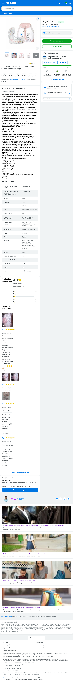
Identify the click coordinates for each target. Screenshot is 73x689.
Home (4, 678)
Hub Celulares (40, 624)
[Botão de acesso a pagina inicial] (31, 3)
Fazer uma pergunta (20, 490)
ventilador (62, 627)
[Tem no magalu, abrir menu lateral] (3, 2)
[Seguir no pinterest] (68, 498)
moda (9, 678)
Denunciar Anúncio (48, 99)
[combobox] (36, 8)
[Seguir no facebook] (60, 498)
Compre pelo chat (14, 665)
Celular (9, 628)
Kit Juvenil (53, 616)
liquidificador (12, 630)
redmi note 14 (52, 628)
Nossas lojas (39, 642)
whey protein (56, 625)
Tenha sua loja (40, 645)
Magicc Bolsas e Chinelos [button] (17, 79)
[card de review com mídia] (7, 320)
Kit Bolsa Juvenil (38, 616)
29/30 (11, 75)
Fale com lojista (51, 62)
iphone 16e (42, 627)
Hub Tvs (56, 624)
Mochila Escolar (40, 678)
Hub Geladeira (49, 624)
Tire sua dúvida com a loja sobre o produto (16, 486)
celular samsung (33, 627)
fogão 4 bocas (46, 630)
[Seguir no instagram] (64, 498)
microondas (65, 625)
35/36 (30, 75)
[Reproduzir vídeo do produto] (21, 34)
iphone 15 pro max (22, 627)
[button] (69, 9)
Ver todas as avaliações (20, 472)
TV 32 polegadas (13, 631)
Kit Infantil (30, 616)
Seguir (64, 62)
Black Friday (4, 624)
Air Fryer (9, 625)
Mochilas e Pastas (30, 678)
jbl (46, 628)
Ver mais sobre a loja (57, 79)
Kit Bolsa (46, 616)
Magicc (24, 237)
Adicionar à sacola (58, 41)
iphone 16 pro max (18, 625)
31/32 (17, 75)
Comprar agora (57, 46)
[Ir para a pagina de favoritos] (60, 3)
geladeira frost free (35, 630)
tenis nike (59, 628)
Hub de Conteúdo (30, 624)
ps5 (5, 625)
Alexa (65, 630)
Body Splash (41, 628)
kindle (3, 627)
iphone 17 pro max (11, 627)
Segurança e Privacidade (10, 650)
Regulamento (7, 648)
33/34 (24, 75)
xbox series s (49, 627)
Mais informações (35, 638)
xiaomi (56, 627)
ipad (18, 630)
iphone (44, 625)
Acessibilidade (40, 648)
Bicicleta (34, 628)
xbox (39, 625)
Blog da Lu (5, 642)
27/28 (4, 75)
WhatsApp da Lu (7, 645)
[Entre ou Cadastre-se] (70, 3)
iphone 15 (62, 624)
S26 (23, 624)
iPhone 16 (18, 624)
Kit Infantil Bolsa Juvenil (19, 616)
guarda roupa (24, 630)
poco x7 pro (34, 625)
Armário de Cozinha (56, 630)
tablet (29, 628)
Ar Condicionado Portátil (19, 628)
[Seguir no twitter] (57, 498)
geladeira (26, 625)
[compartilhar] (37, 48)
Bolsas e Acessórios (17, 678)
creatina (49, 625)
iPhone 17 (11, 624)
